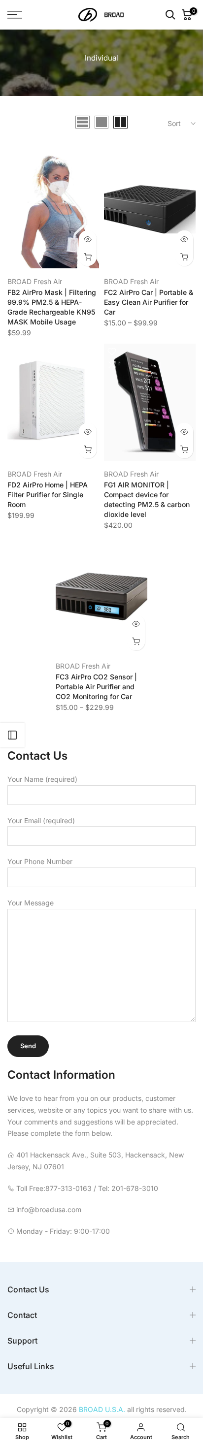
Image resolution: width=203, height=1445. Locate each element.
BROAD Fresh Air (34, 281)
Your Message (30, 903)
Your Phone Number (39, 861)
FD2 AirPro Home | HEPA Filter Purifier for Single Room (47, 495)
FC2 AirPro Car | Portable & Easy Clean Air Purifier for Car (148, 302)
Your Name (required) (42, 779)
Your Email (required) (41, 820)
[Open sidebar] (12, 735)
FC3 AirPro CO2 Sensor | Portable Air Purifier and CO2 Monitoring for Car (96, 687)
